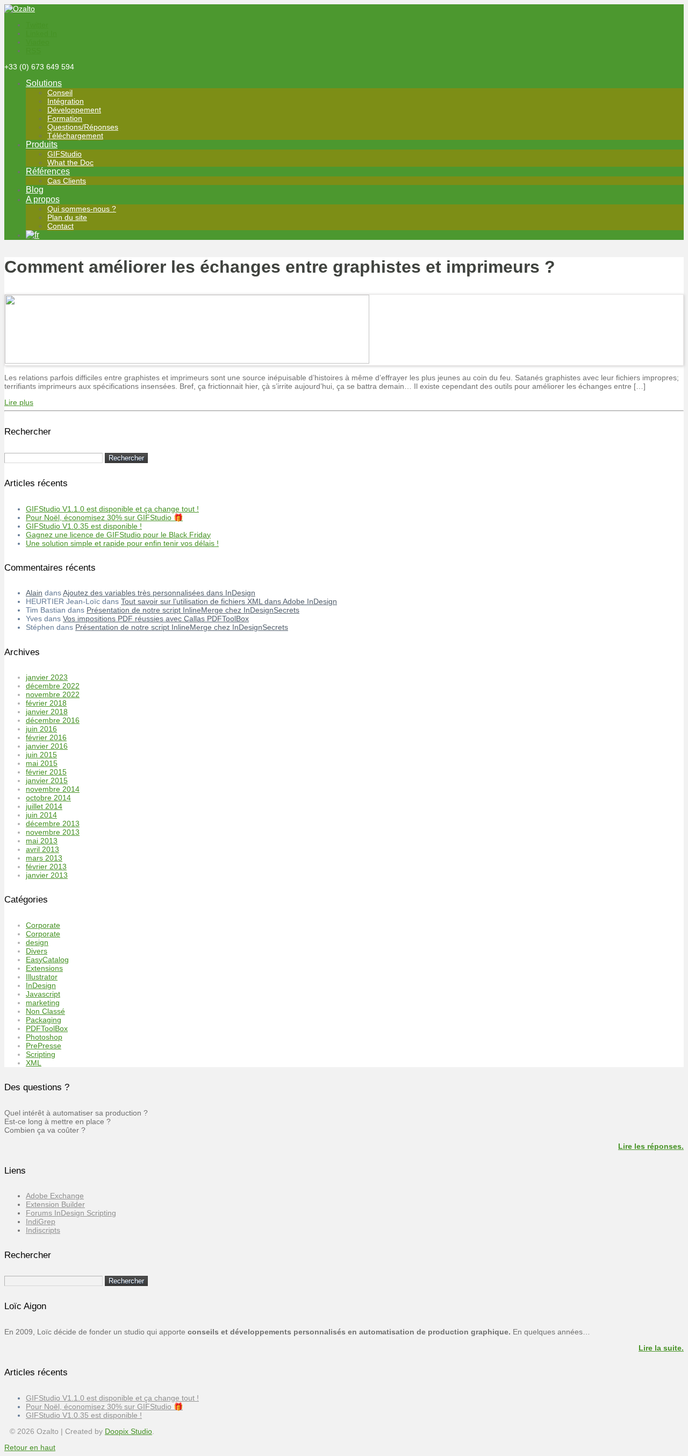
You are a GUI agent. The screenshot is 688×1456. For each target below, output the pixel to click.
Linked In (41, 33)
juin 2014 (41, 815)
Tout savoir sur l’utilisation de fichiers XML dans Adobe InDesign (229, 601)
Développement (74, 109)
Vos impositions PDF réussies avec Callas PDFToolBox (156, 618)
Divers (36, 951)
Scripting (40, 1054)
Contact (60, 226)
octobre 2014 (48, 797)
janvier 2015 (47, 780)
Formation (64, 118)
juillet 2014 (44, 806)
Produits (42, 144)
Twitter (37, 24)
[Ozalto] (19, 8)
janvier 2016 (47, 746)
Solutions (44, 83)
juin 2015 (41, 754)
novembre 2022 (53, 694)
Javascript (43, 994)
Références (48, 171)
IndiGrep (40, 1221)
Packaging (43, 1019)
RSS (33, 50)
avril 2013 (42, 849)
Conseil (60, 92)
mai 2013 (42, 840)
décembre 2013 (53, 823)
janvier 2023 (47, 677)
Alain (34, 592)
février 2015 (46, 772)
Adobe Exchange (55, 1195)
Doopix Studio (128, 1431)
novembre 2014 (53, 789)
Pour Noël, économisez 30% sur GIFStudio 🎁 (104, 517)
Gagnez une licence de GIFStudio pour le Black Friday (118, 534)
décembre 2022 (53, 685)
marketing (43, 1002)
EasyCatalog (47, 959)
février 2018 (46, 703)
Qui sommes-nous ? (81, 208)
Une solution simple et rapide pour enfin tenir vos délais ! (122, 543)
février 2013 (46, 866)
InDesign (41, 985)
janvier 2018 (47, 711)
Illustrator (42, 976)
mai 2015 (42, 763)
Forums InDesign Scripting (71, 1213)
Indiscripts (43, 1230)
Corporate (43, 925)
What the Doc (70, 162)
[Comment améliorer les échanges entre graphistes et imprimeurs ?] (187, 361)
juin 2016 (41, 729)
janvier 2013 (47, 875)
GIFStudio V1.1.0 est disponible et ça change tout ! (112, 509)
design (37, 942)
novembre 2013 (53, 832)
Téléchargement (75, 135)
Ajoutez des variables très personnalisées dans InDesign (159, 592)
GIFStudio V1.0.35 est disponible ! (84, 526)
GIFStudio (64, 154)
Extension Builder (55, 1204)
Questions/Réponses (82, 127)
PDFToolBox (47, 1028)
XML (33, 1063)
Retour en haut (29, 1447)
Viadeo (37, 42)
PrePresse (43, 1045)
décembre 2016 (53, 720)
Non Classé (45, 1011)
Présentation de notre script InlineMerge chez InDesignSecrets (193, 610)
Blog (35, 189)
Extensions (44, 968)
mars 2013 (44, 858)
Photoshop (44, 1037)
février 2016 (46, 737)
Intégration (65, 101)
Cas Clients (66, 180)
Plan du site (67, 217)
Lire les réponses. (651, 1146)
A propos (43, 199)
